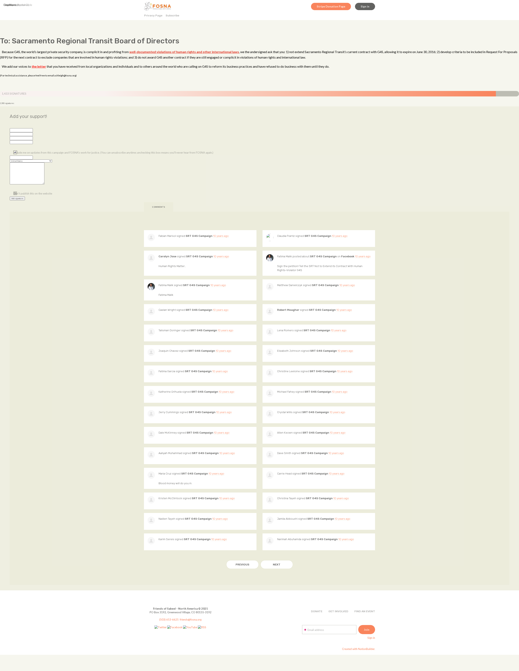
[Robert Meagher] (269, 311)
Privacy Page (153, 15)
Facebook (347, 256)
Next (276, 564)
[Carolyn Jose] (151, 258)
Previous (242, 564)
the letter (39, 66)
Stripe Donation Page (331, 6)
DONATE (316, 611)
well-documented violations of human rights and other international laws (184, 52)
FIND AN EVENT (364, 611)
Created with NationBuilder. (358, 649)
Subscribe (172, 15)
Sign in (365, 6)
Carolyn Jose (167, 256)
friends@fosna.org (191, 619)
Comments (158, 207)
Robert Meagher (288, 309)
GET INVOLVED (338, 611)
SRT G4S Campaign (199, 235)
